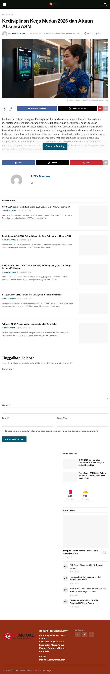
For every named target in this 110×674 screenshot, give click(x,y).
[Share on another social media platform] (105, 108)
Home (4, 14)
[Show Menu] (4, 4)
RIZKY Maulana (18, 33)
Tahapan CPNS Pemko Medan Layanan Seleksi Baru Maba (29, 324)
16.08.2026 (22, 211)
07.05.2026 (34, 33)
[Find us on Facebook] (77, 634)
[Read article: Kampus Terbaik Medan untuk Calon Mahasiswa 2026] (85, 531)
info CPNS (60, 33)
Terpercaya (46, 670)
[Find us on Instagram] (91, 634)
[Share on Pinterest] (100, 108)
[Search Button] (105, 4)
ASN (11, 14)
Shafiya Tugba (10, 211)
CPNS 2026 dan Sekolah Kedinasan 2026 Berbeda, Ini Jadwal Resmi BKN (36, 207)
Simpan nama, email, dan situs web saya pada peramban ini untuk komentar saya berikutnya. (51, 431)
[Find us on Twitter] (84, 634)
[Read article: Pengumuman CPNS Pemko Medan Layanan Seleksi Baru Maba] (93, 303)
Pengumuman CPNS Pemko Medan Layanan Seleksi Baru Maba (31, 295)
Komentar (8, 369)
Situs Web (62, 418)
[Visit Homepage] (55, 4)
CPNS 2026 (50, 33)
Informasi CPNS (73, 33)
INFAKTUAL (14, 670)
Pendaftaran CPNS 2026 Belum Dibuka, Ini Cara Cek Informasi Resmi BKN (36, 236)
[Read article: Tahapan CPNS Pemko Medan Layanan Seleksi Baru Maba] (93, 333)
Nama (6, 405)
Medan (6, 119)
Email (6, 418)
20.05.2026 (23, 298)
